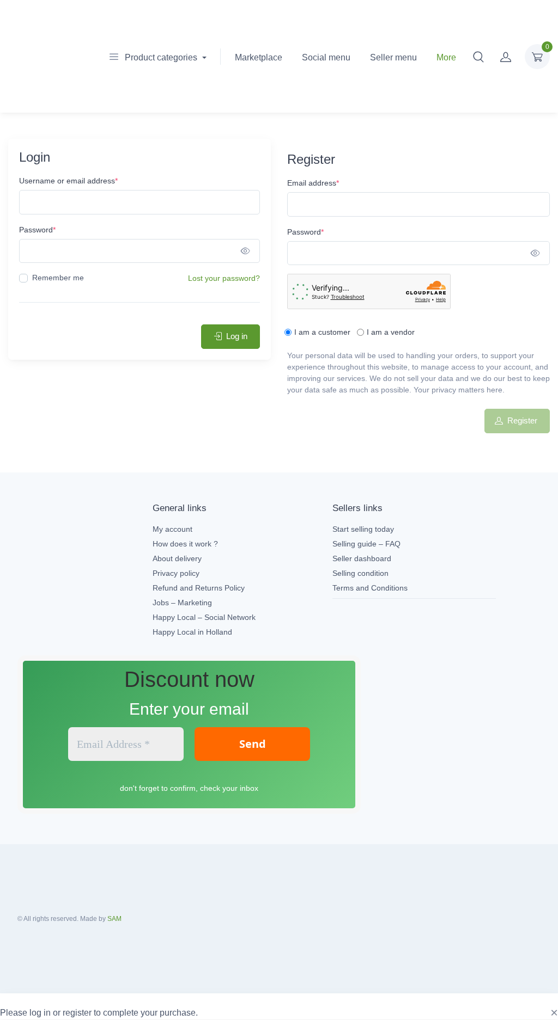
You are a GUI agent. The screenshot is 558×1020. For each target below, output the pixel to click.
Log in (236, 336)
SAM (114, 919)
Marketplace (258, 57)
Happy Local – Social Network (204, 617)
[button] (478, 56)
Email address (313, 183)
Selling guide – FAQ (366, 543)
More (446, 57)
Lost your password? (224, 278)
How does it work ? (185, 543)
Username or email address (68, 180)
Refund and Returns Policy (199, 587)
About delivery (177, 558)
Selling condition (360, 573)
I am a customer (322, 332)
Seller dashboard (361, 558)
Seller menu (393, 57)
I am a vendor (391, 332)
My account (172, 529)
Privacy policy (176, 573)
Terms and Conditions (370, 587)
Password (37, 229)
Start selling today (363, 529)
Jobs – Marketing (182, 602)
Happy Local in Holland (192, 632)
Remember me (58, 277)
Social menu (326, 57)
